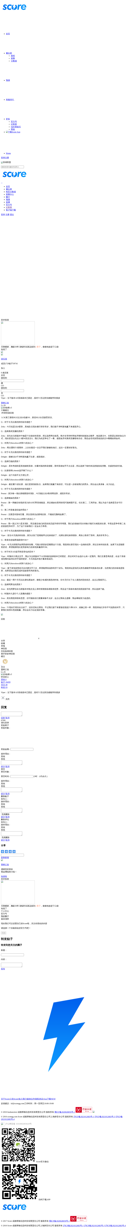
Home (8, 153)
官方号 (14, 121)
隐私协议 (39, 1099)
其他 (3, 759)
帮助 (13, 129)
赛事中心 (10, 194)
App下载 (50, 1099)
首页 (8, 34)
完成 (3, 933)
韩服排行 (10, 100)
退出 (12, 214)
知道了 (4, 349)
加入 (3, 368)
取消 (7, 718)
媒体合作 (31, 1099)
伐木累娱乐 (16, 127)
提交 (3, 766)
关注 (3, 667)
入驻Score (14, 1099)
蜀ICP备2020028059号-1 (64, 1112)
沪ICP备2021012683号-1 (83, 1117)
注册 (7, 158)
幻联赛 (14, 124)
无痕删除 (5, 814)
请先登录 (5, 723)
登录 (3, 158)
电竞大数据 (11, 192)
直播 (8, 202)
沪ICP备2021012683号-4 (115, 1226)
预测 (8, 80)
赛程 (13, 56)
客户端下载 (11, 210)
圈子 (8, 197)
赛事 (13, 58)
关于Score (5, 1099)
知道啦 (4, 876)
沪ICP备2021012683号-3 (105, 1117)
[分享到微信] (2, 851)
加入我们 (23, 1099)
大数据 (14, 61)
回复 (3, 718)
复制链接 (5, 857)
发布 (3, 969)
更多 (8, 119)
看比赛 (9, 53)
